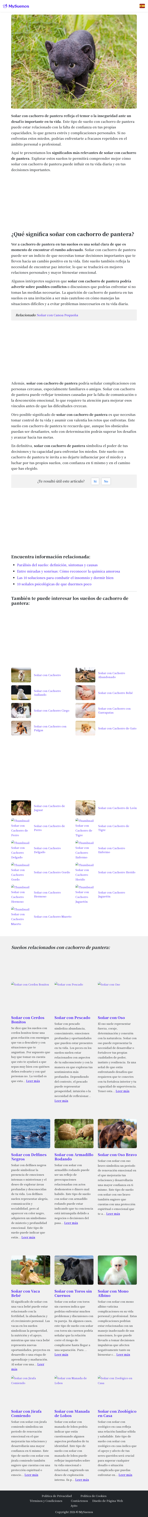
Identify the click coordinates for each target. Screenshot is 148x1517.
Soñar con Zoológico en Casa (117, 1413)
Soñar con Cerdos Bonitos (27, 1019)
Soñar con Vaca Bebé (25, 1293)
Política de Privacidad (57, 1496)
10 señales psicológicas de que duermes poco (54, 584)
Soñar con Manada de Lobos (72, 1413)
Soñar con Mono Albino (113, 1293)
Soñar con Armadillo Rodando (74, 1156)
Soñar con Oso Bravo (117, 1154)
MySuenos (86, 1512)
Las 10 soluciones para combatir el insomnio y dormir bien (65, 577)
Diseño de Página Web (107, 1501)
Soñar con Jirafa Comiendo (26, 1413)
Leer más (33, 1081)
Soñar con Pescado (72, 1017)
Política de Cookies (93, 1496)
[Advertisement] (74, 200)
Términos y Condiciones (46, 1501)
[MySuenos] (16, 6)
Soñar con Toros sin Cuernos (73, 1293)
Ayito (74, 1505)
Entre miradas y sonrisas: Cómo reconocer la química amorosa (68, 571)
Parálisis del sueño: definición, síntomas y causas (57, 564)
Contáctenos (79, 1501)
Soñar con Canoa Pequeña (57, 315)
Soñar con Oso (111, 1017)
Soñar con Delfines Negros (29, 1156)
